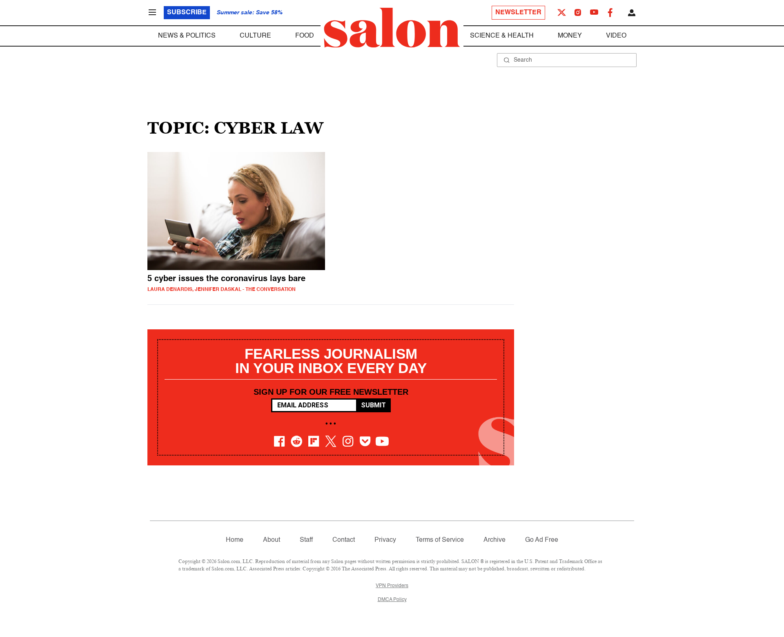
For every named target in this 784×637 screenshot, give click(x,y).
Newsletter (518, 12)
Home (234, 540)
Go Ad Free (541, 540)
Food (304, 36)
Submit (373, 405)
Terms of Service (440, 540)
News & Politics (187, 36)
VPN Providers (392, 585)
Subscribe (187, 12)
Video (616, 36)
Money (570, 36)
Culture (255, 36)
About (271, 540)
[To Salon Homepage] (392, 27)
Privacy (385, 540)
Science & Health (502, 36)
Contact (343, 540)
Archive (494, 540)
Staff (306, 540)
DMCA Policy (392, 599)
